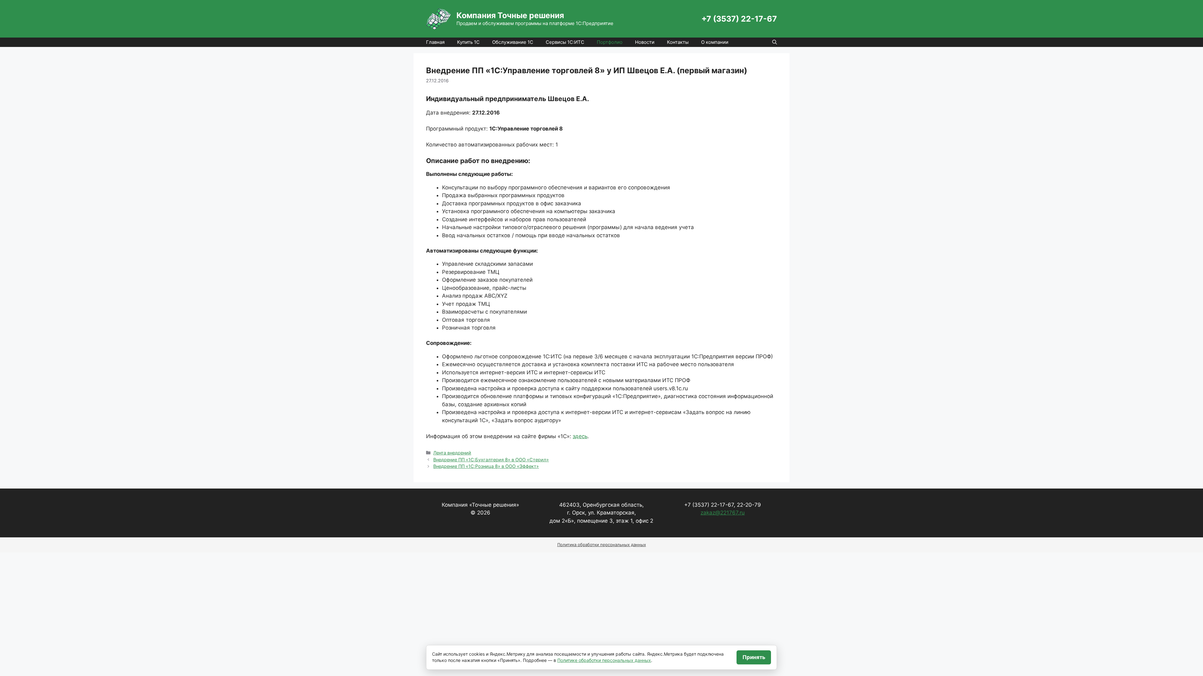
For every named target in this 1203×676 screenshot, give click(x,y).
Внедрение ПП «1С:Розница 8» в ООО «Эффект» (486, 466)
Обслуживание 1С (512, 42)
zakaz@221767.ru (722, 513)
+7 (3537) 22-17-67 (739, 18)
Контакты (678, 42)
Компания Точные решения (510, 15)
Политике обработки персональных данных (604, 660)
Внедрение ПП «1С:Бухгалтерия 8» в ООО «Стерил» (491, 459)
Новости (644, 42)
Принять (753, 657)
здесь (580, 436)
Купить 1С (468, 42)
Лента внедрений (452, 452)
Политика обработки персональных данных (601, 544)
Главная (435, 42)
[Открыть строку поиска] (774, 42)
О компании (714, 42)
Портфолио (609, 42)
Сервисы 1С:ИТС (565, 42)
